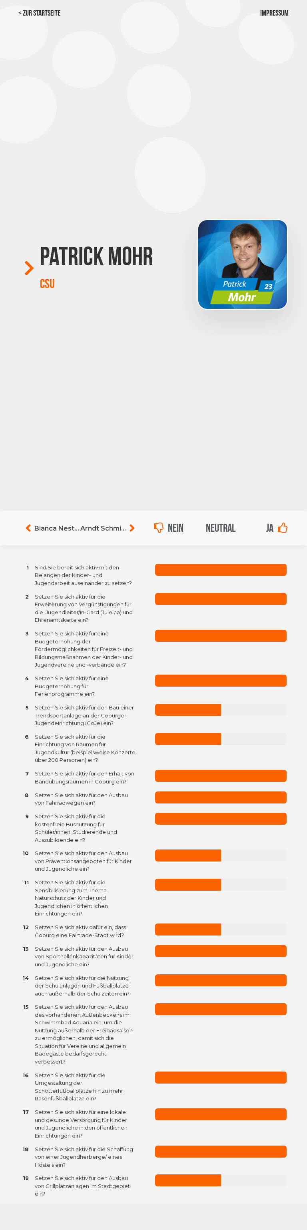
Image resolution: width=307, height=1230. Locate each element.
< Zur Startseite (39, 14)
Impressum (274, 14)
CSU (47, 284)
